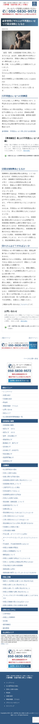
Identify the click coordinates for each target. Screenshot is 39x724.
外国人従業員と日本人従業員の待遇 (15, 605)
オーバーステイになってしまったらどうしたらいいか (20, 538)
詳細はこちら (4, 644)
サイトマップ (10, 706)
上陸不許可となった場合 (11, 487)
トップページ (7, 391)
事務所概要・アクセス (10, 406)
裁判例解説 (7, 624)
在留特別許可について (10, 505)
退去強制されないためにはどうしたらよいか (18, 512)
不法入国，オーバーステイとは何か (15, 534)
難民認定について (9, 554)
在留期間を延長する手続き (12, 494)
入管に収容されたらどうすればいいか (16, 519)
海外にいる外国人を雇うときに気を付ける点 (18, 581)
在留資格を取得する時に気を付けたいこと (17, 480)
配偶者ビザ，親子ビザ (10, 443)
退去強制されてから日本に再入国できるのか (18, 523)
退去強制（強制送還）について (13, 502)
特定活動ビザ (7, 454)
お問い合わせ (7, 409)
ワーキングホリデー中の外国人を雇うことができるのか (20, 596)
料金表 (5, 402)
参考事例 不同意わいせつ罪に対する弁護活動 (19, 131)
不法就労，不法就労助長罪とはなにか (16, 544)
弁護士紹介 (7, 395)
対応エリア (7, 413)
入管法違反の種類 (9, 530)
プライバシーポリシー (13, 703)
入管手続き (7, 613)
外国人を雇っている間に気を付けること (16, 588)
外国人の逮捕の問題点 (10, 547)
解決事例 (6, 628)
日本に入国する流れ (10, 473)
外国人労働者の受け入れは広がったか (16, 602)
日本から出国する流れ (10, 498)
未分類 (5, 621)
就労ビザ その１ (9, 429)
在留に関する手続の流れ (11, 476)
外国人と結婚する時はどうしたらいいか (16, 558)
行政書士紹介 (7, 399)
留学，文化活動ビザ (10, 436)
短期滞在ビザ (7, 461)
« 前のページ (5, 338)
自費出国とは (7, 509)
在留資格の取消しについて (12, 484)
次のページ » (33, 338)
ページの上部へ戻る (31, 358)
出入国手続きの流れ (10, 469)
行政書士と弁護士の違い (11, 527)
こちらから (24, 304)
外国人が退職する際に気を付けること (16, 592)
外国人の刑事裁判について (12, 551)
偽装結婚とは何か (9, 569)
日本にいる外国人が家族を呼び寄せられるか (18, 562)
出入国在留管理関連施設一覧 (13, 417)
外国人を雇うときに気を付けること (15, 584)
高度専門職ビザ (8, 457)
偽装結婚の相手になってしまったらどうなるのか (19, 572)
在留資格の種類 (8, 425)
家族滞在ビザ (7, 439)
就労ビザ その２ (9, 432)
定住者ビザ (7, 446)
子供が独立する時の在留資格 (13, 565)
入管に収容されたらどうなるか (13, 516)
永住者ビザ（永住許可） (11, 450)
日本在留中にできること (11, 491)
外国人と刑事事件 (9, 617)
